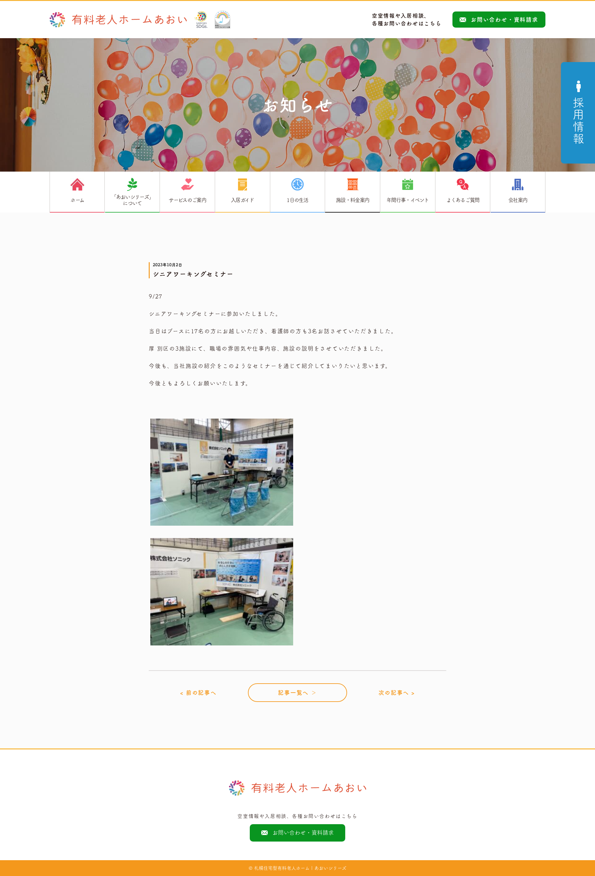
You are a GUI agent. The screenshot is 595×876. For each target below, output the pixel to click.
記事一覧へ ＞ (297, 692)
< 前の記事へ (198, 692)
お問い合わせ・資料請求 (504, 19)
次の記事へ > (396, 692)
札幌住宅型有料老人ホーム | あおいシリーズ (300, 868)
